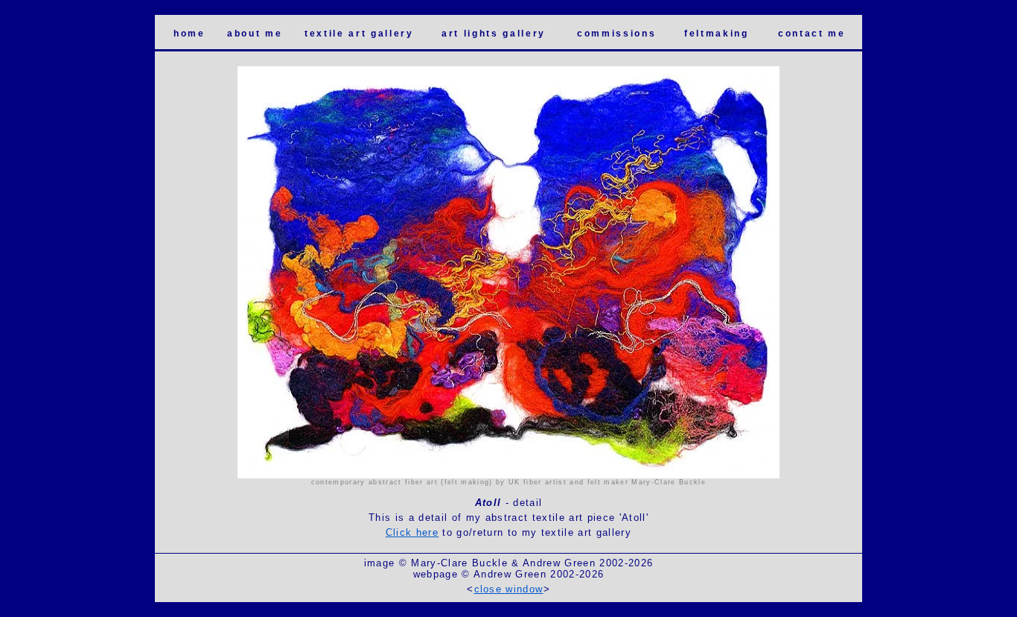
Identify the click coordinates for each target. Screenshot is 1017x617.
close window (508, 589)
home (189, 33)
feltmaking (716, 33)
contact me (812, 33)
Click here (412, 532)
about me (254, 33)
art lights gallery (493, 33)
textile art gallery (359, 33)
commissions (616, 33)
